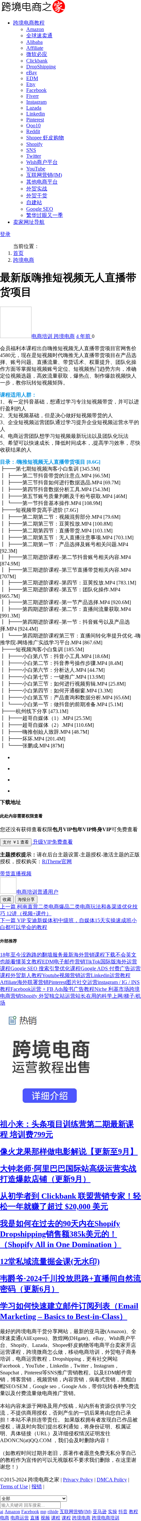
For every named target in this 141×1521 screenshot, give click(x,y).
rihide (53, 1511)
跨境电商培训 (105, 1517)
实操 (112, 1511)
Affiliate (34, 48)
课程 (55, 1517)
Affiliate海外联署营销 (24, 982)
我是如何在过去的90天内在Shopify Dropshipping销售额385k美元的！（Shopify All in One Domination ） (60, 1234)
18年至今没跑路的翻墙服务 (31, 954)
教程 (133, 1511)
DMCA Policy (112, 1479)
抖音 (123, 1511)
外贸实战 (36, 188)
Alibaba (34, 42)
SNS (31, 150)
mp (43, 1511)
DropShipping (41, 66)
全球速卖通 (39, 35)
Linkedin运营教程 (111, 975)
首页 (18, 253)
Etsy (30, 84)
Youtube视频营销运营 (66, 975)
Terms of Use (14, 1486)
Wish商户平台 (42, 162)
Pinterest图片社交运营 (73, 982)
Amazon (35, 29)
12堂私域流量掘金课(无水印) (50, 1261)
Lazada (33, 108)
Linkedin (35, 113)
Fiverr (32, 96)
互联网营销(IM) (44, 175)
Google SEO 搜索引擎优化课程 (45, 968)
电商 (4, 1517)
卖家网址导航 (29, 222)
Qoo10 (33, 125)
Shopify (34, 144)
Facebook (36, 90)
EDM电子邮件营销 (63, 961)
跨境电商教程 (29, 23)
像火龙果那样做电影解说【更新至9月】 (69, 1151)
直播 (15, 873)
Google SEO (39, 209)
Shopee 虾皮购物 (45, 137)
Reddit (33, 131)
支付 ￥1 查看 (16, 842)
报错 (36, 1486)
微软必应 (36, 54)
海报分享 (26, 899)
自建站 (34, 202)
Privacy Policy (78, 1479)
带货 (5, 873)
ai (1, 1511)
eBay (31, 72)
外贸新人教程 (26, 975)
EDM (32, 78)
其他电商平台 (42, 182)
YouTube (35, 168)
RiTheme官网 (57, 861)
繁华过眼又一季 (44, 215)
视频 (26, 873)
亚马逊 (100, 1511)
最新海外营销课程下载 (89, 954)
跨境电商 (23, 260)
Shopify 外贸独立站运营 (48, 996)
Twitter (33, 156)
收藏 (7, 899)
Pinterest (35, 119)
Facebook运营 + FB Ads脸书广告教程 (52, 989)
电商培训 (42, 336)
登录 (5, 234)
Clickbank (37, 60)
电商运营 (19, 1517)
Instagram (36, 102)
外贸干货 (36, 195)
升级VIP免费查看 (52, 842)
